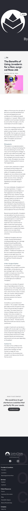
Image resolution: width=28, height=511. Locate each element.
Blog (2, 497)
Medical (3, 482)
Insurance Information (7, 494)
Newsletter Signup (5, 500)
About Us (3, 509)
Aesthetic (3, 485)
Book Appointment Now (7, 475)
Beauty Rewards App (6, 502)
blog (7, 57)
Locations (3, 472)
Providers (3, 470)
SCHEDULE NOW (14, 409)
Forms (3, 491)
